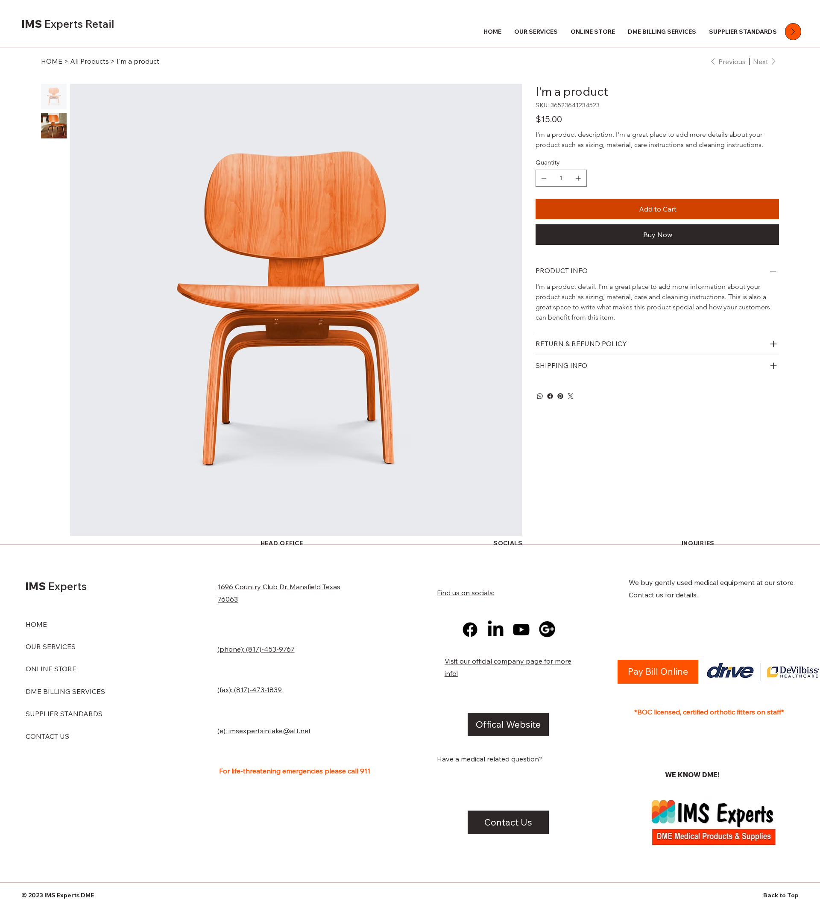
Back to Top (781, 895)
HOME (36, 624)
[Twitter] (570, 396)
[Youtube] (521, 629)
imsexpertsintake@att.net (269, 730)
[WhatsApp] (540, 396)
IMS (67, 23)
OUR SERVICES (51, 646)
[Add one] (578, 178)
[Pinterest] (560, 396)
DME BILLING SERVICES (65, 691)
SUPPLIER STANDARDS (64, 713)
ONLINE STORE (51, 668)
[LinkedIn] (495, 629)
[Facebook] (550, 396)
